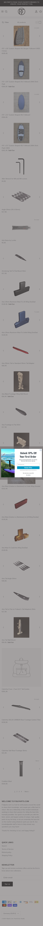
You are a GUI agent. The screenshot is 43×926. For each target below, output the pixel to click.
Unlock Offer (28, 468)
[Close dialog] (41, 450)
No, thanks (28, 475)
